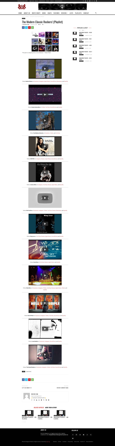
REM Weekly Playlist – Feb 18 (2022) (29, 418)
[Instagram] (85, 1)
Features (56, 13)
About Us (36, 0)
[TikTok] (92, 1)
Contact (51, 0)
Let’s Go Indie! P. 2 (27, 388)
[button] (95, 13)
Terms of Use (76, 441)
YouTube (48, 107)
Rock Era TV (82, 441)
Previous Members (89, 441)
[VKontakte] (47, 400)
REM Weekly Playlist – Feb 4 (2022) (45, 418)
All (79, 30)
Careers (47, 0)
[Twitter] (94, 1)
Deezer (43, 158)
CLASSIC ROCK (28, 371)
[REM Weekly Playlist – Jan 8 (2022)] (61, 413)
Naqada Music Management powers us (58, 434)
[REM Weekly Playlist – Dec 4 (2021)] (74, 58)
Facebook (36, 81)
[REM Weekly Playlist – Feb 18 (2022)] (29, 413)
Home (20, 13)
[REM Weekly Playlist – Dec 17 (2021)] (74, 52)
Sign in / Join (32, 0)
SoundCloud (53, 81)
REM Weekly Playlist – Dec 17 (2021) (85, 52)
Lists (71, 13)
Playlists (78, 13)
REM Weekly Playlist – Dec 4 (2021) (85, 58)
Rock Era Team (26, 24)
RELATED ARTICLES (39, 407)
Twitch (63, 288)
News (44, 13)
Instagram (41, 81)
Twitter (43, 107)
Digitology (48, 441)
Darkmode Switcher (58, 0)
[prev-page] (23, 421)
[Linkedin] (37, 400)
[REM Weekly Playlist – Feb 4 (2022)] (45, 413)
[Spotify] (90, 1)
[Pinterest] (29, 27)
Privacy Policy (70, 441)
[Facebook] (83, 1)
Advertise (55, 441)
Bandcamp (59, 81)
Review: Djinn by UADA (62, 388)
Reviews (64, 13)
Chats (50, 13)
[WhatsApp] (32, 27)
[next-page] (25, 421)
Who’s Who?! (36, 13)
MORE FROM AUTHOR (51, 407)
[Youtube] (96, 1)
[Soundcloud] (88, 1)
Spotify (66, 81)
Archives (59, 441)
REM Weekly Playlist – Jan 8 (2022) (61, 418)
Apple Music (47, 81)
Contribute (64, 441)
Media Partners (42, 0)
